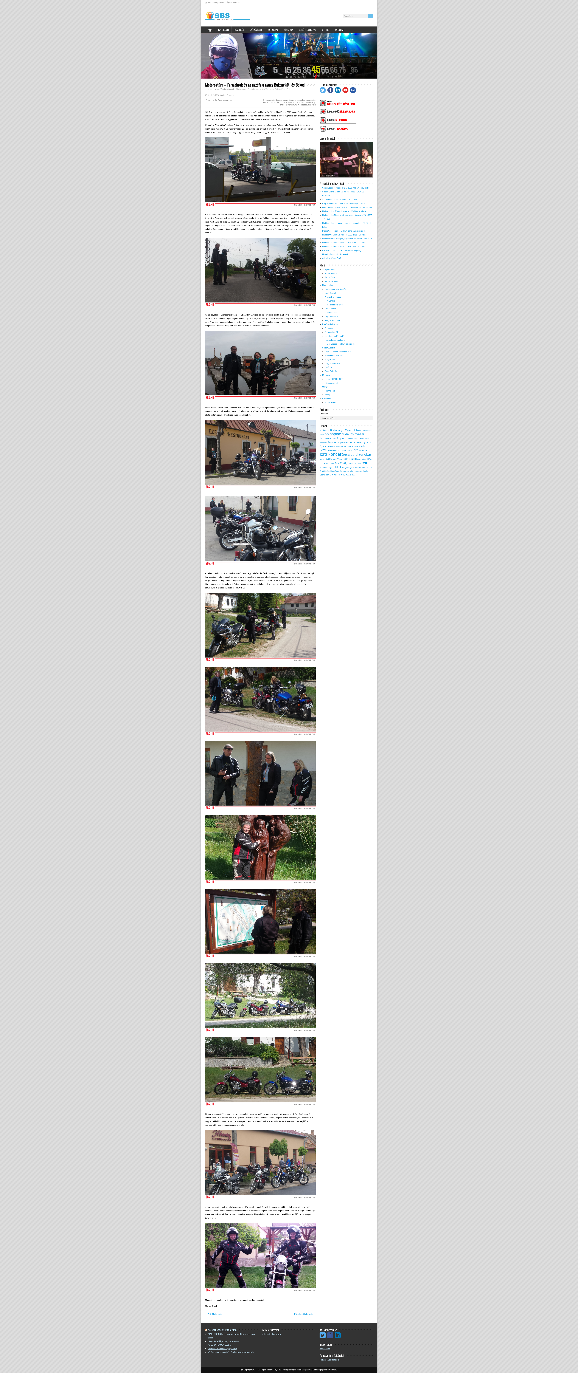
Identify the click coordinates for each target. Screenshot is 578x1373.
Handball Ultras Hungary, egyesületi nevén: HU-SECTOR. (347, 239)
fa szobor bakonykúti (306, 100)
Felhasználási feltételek (330, 1360)
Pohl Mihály (340, 463)
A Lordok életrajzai (333, 297)
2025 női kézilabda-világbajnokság (222, 1348)
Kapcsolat (339, 29)
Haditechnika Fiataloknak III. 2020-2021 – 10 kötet (344, 235)
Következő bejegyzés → (305, 1314)
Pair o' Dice (330, 277)
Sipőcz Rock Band (331, 471)
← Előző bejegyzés (213, 1314)
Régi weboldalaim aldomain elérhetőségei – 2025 (343, 203)
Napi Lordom (223, 29)
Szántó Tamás (325, 475)
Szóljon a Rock (329, 269)
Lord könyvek (330, 293)
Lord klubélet (330, 309)
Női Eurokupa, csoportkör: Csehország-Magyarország (231, 1352)
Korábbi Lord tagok (335, 305)
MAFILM (328, 367)
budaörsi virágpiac (333, 438)
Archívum (324, 414)
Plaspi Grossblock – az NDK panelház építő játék (343, 231)
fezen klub (323, 443)
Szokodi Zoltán (347, 471)
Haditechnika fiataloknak (335, 340)
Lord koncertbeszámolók (335, 289)
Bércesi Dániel (353, 439)
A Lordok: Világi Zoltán (332, 258)
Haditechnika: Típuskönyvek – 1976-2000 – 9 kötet (344, 211)
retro (366, 463)
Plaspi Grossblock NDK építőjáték (339, 344)
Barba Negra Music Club (344, 430)
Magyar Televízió (332, 363)
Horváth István (334, 451)
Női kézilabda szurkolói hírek (222, 1330)
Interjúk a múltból (332, 320)
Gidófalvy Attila (363, 442)
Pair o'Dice (349, 458)
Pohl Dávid (329, 463)
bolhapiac (333, 434)
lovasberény (310, 102)
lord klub (363, 450)
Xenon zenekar (331, 281)
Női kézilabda (330, 402)
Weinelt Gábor (351, 475)
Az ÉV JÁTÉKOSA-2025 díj (220, 1345)
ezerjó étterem (289, 100)
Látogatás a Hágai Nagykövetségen (223, 1341)
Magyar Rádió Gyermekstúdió (338, 352)
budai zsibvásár (353, 434)
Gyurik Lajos (326, 446)
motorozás (302, 105)
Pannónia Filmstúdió (333, 355)
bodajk (279, 100)
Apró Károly (324, 430)
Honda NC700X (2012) (334, 379)
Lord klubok (332, 312)
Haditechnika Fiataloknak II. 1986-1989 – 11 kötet (343, 242)
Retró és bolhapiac (307, 29)
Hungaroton (330, 359)
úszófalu (312, 105)
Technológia (330, 391)
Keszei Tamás (346, 451)
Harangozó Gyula (350, 446)
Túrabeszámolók (225, 100)
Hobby (327, 395)
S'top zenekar (360, 467)
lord (356, 450)
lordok (346, 455)
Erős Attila (364, 439)
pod (321, 464)
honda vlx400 (286, 102)
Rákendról (239, 29)
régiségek (348, 467)
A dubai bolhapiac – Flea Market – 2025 (339, 199)
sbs (209, 95)
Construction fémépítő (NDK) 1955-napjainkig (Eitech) (345, 188)
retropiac (323, 467)
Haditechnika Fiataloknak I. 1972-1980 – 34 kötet (343, 246)
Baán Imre (362, 430)
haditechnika (337, 446)
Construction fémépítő (334, 336)
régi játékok (335, 467)
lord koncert (331, 454)
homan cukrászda (271, 102)
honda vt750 (298, 102)
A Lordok (331, 301)
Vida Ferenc (338, 474)
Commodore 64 (331, 332)
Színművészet (256, 29)
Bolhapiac (329, 328)
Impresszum (325, 1349)
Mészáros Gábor (335, 459)
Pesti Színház (331, 371)
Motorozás (273, 29)
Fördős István (348, 442)
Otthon (325, 29)
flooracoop (335, 442)
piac (369, 458)
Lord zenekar (361, 455)
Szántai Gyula (361, 471)
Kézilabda (288, 29)
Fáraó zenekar (331, 273)
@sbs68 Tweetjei (271, 1334)
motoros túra (291, 105)
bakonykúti (270, 100)
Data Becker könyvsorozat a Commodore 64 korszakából (347, 207)
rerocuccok (354, 463)
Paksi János (361, 459)
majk (282, 105)
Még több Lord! (331, 316)
